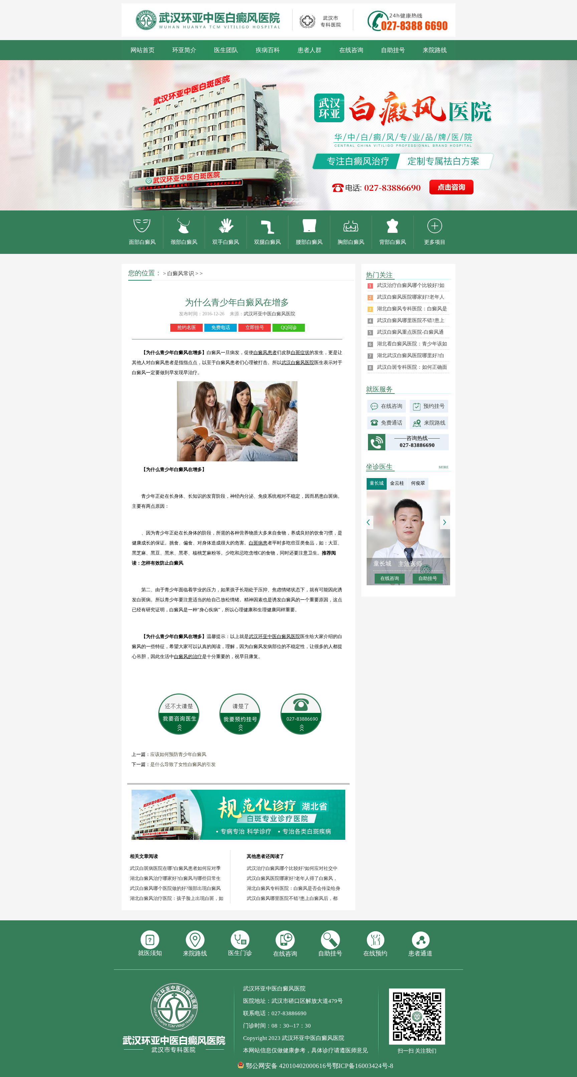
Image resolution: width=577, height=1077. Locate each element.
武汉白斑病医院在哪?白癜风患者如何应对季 (175, 868)
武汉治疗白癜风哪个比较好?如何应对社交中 (292, 868)
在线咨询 (351, 50)
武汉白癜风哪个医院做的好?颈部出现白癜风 (175, 888)
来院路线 (435, 50)
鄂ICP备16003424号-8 (362, 1065)
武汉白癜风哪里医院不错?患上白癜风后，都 (292, 898)
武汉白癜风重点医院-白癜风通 (410, 332)
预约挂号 (434, 406)
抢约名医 (186, 327)
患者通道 (420, 953)
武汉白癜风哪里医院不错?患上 (410, 320)
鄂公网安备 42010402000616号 (289, 1066)
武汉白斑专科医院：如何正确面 (412, 367)
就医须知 (150, 953)
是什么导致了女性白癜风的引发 (183, 764)
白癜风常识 (180, 273)
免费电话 (220, 327)
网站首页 (143, 50)
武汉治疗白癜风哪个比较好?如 (410, 285)
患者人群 (310, 50)
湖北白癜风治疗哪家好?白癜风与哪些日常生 (175, 878)
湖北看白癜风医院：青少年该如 (412, 343)
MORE (443, 467)
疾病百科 (268, 50)
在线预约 (375, 953)
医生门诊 (240, 953)
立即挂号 (254, 327)
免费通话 (391, 423)
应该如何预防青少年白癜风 (178, 754)
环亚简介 (184, 50)
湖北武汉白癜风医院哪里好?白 (410, 355)
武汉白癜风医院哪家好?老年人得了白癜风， (292, 878)
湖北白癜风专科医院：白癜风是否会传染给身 (293, 888)
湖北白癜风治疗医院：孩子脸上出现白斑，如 (176, 898)
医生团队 (226, 50)
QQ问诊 (289, 327)
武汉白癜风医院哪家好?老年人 (410, 297)
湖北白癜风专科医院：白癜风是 (412, 308)
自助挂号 (393, 50)
